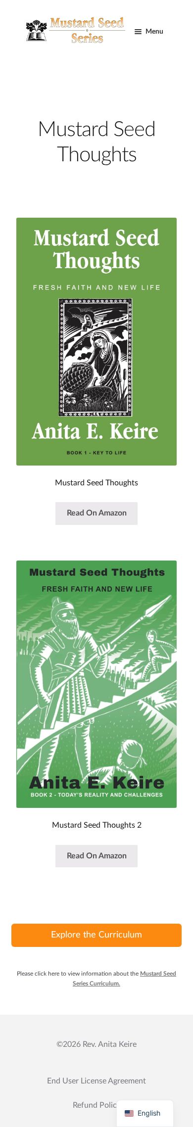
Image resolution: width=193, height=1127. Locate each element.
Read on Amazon (97, 513)
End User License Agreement (96, 1081)
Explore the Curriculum (96, 935)
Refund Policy (97, 1105)
